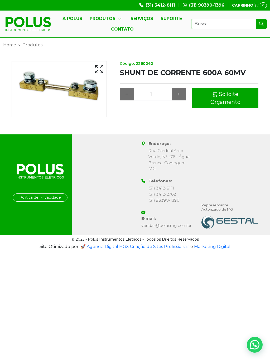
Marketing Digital (212, 246)
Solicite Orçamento (225, 98)
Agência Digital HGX (108, 246)
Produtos (102, 18)
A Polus (72, 18)
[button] (255, 345)
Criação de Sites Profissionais (159, 246)
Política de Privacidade (40, 197)
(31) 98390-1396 (206, 5)
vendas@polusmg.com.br (166, 225)
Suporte (171, 18)
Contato (122, 29)
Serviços (142, 18)
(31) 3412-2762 (162, 194)
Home (9, 44)
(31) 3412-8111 (160, 5)
